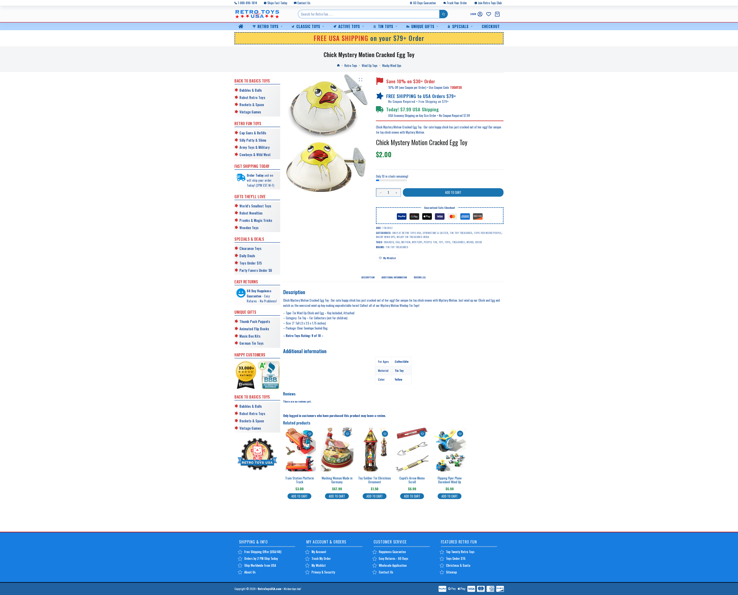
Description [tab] (368, 277)
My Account (319, 551)
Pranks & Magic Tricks (255, 220)
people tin (430, 242)
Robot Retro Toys (252, 97)
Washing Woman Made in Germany (337, 480)
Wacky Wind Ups (385, 237)
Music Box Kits (249, 336)
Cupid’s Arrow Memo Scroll (412, 480)
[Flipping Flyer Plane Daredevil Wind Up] (449, 449)
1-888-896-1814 (247, 3)
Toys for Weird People (488, 233)
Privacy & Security (323, 572)
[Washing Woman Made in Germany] (337, 449)
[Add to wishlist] (310, 434)
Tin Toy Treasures (461, 233)
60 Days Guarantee (424, 3)
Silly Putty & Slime (252, 140)
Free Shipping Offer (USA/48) (262, 551)
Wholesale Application (393, 565)
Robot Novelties (251, 213)
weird (469, 242)
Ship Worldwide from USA (260, 565)
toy (441, 242)
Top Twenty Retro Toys (460, 551)
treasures (458, 242)
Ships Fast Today (277, 3)
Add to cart (453, 192)
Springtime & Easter (435, 233)
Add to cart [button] (299, 496)
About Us (250, 572)
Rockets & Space (251, 104)
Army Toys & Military (254, 147)
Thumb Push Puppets (254, 321)
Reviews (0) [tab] (420, 277)
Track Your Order (457, 3)
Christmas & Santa (458, 565)
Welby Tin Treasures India (413, 237)
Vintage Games (250, 111)
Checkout (491, 26)
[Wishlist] (488, 14)
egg (398, 242)
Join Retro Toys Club (490, 3)
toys (447, 242)
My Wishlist (319, 565)
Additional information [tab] (394, 277)
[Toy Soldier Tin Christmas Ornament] (374, 449)
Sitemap (451, 572)
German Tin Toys (251, 343)
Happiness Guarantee (392, 551)
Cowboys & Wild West (255, 154)
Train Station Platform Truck (299, 480)
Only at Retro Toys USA (406, 233)
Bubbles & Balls (250, 90)
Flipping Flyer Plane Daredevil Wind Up (450, 480)
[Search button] (443, 14)
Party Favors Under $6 (255, 270)
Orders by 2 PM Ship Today (261, 558)
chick (478, 242)
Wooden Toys (249, 227)
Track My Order (321, 558)
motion (406, 242)
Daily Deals (247, 255)
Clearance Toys (250, 248)
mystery (417, 242)
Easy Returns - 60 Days (393, 558)
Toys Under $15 (250, 262)
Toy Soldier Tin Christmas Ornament (374, 480)
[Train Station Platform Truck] (299, 449)
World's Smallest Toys (255, 205)
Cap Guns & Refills (252, 132)
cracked (389, 242)
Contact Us (303, 3)
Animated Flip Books (254, 328)
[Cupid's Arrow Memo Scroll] (412, 449)
